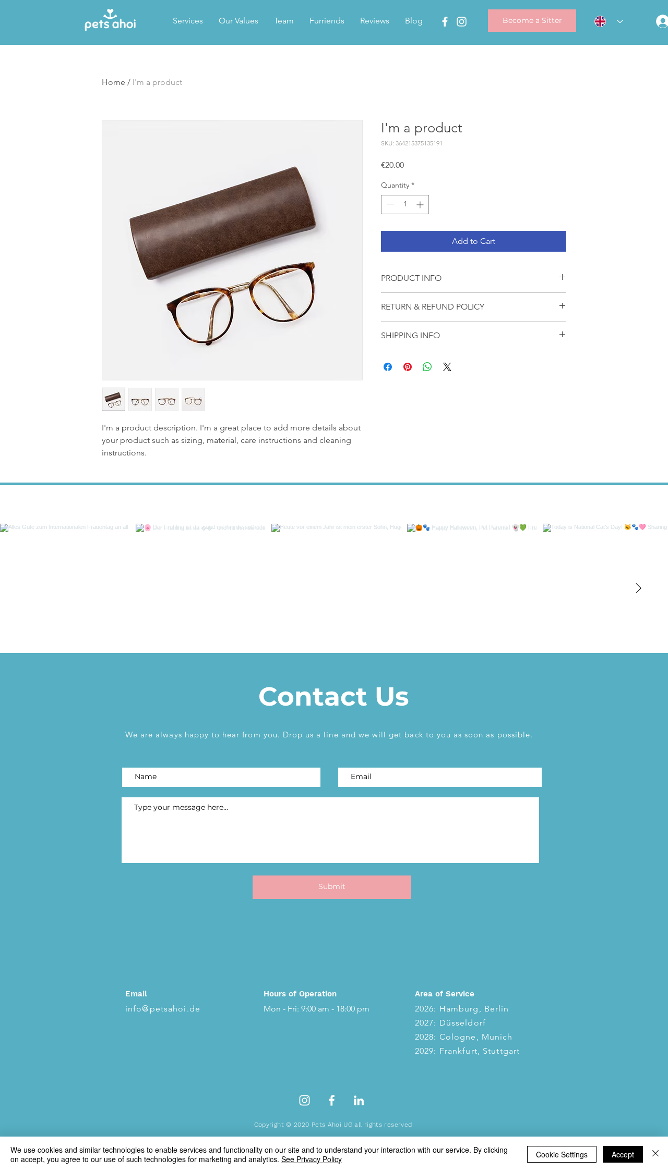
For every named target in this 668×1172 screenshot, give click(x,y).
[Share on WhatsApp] (427, 367)
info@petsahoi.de (162, 1009)
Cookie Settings (562, 1154)
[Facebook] (444, 21)
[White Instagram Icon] (304, 1100)
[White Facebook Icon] (332, 1100)
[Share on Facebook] (387, 367)
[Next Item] (638, 588)
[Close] (655, 1154)
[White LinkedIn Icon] (359, 1100)
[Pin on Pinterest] (407, 367)
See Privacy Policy (311, 1159)
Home (113, 82)
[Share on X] (447, 367)
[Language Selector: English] (605, 21)
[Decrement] (389, 204)
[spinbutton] (405, 204)
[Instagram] (461, 21)
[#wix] (343, 504)
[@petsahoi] (331, 504)
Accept (623, 1154)
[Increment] (420, 204)
